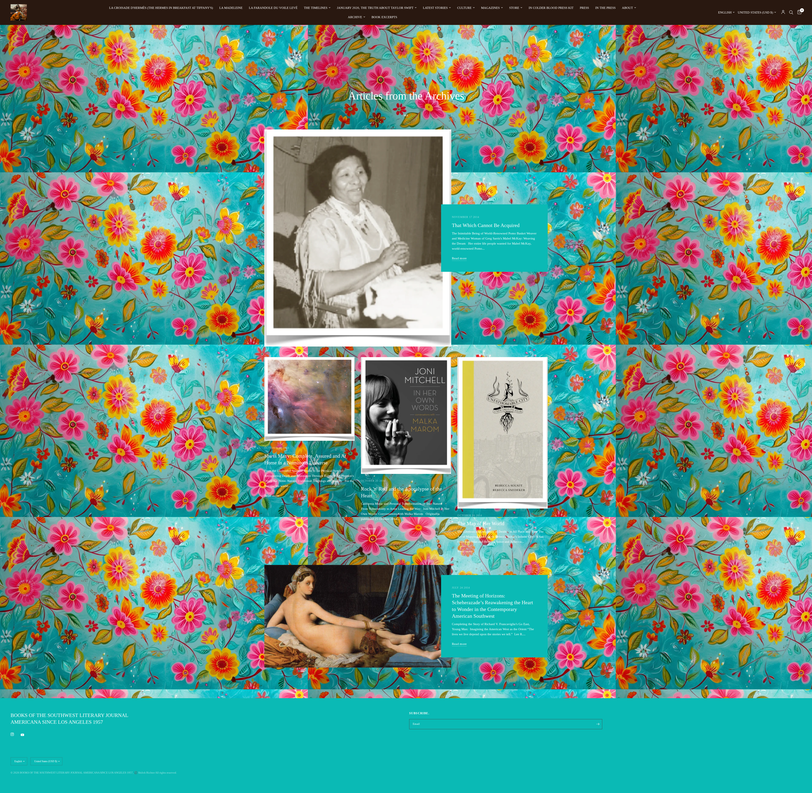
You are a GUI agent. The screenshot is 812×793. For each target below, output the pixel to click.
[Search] (791, 12)
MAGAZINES (490, 8)
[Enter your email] (598, 724)
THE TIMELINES (315, 8)
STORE (514, 8)
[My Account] (783, 12)
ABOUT (627, 8)
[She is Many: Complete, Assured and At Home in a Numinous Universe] (309, 399)
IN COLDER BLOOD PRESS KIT (551, 8)
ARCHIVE (355, 17)
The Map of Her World (480, 523)
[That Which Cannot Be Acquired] (357, 238)
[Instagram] (15, 734)
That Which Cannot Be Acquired (486, 225)
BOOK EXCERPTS (384, 17)
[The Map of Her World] (502, 433)
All (406, 115)
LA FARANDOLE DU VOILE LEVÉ (273, 8)
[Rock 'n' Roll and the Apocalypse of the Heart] (406, 415)
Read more (459, 258)
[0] (798, 12)
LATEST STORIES (435, 8)
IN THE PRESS (605, 8)
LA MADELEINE (231, 8)
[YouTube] (25, 734)
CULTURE (464, 8)
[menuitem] (161, 7)
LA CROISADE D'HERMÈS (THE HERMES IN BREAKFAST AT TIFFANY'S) (161, 8)
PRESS (584, 8)
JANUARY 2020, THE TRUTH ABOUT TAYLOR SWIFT (375, 8)
